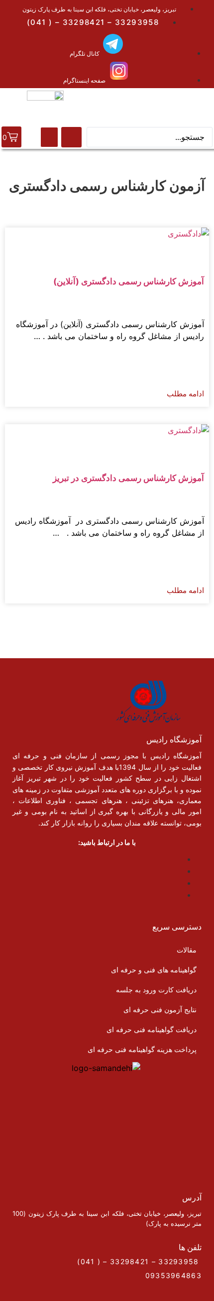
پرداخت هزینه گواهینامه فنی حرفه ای (142, 1049)
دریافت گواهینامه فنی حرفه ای (152, 1029)
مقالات (187, 950)
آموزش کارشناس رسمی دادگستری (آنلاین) (128, 281)
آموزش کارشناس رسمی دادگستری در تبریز (128, 478)
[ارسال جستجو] (71, 137)
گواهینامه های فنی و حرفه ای (154, 969)
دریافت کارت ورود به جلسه (156, 989)
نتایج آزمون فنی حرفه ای (160, 1009)
